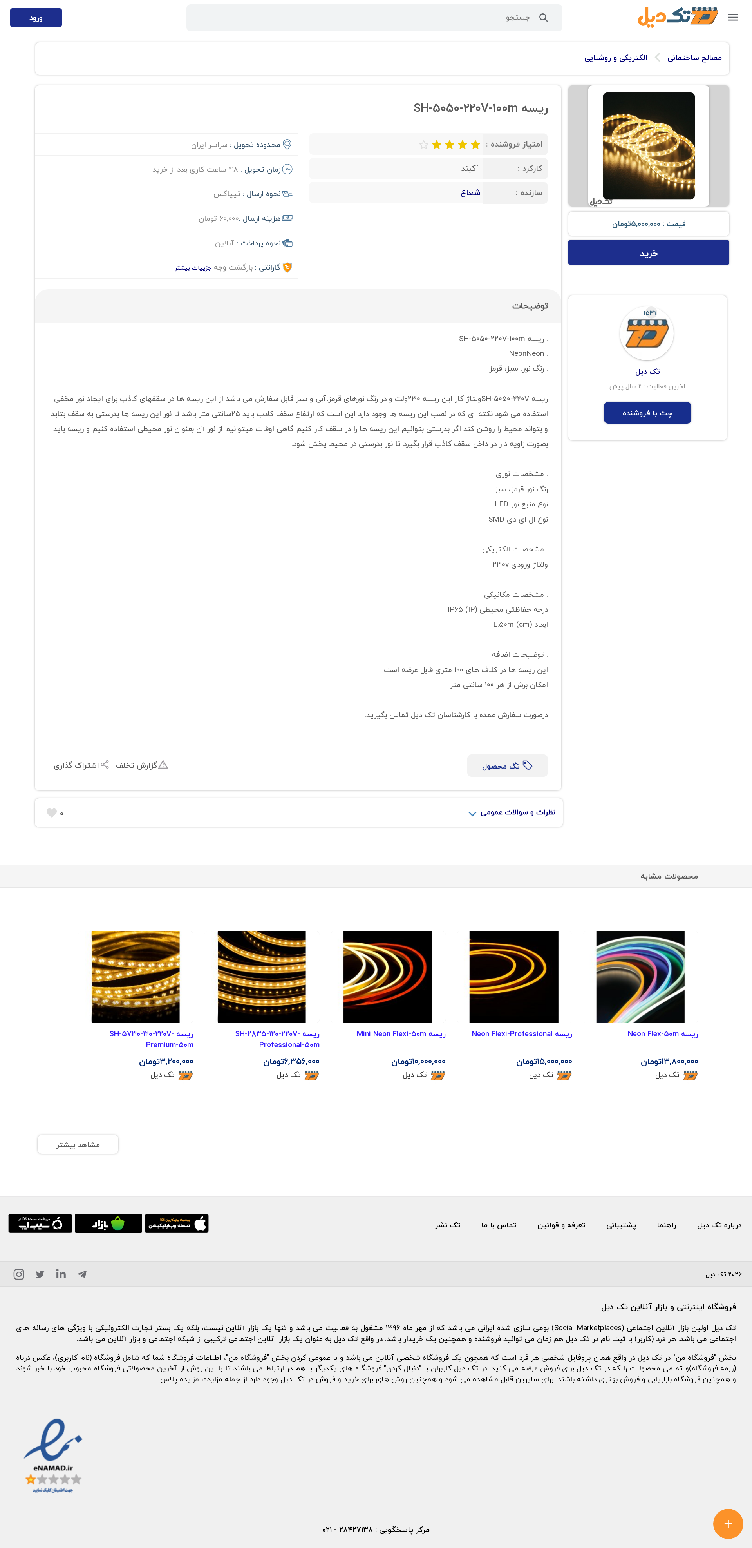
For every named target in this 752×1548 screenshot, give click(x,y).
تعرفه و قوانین (561, 1224)
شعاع (471, 192)
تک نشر (447, 1224)
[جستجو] (544, 20)
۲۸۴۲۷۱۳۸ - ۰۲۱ (347, 1529)
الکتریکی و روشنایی (615, 57)
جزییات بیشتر (193, 268)
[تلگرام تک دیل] (82, 1276)
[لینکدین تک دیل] (61, 1276)
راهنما (666, 1224)
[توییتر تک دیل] (40, 1276)
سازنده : (529, 192)
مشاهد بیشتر (78, 1144)
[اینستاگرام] (19, 1276)
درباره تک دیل (719, 1224)
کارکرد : (530, 168)
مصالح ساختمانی (694, 57)
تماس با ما (498, 1224)
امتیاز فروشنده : (514, 144)
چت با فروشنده (647, 412)
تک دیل (667, 1074)
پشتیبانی (621, 1224)
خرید (649, 253)
